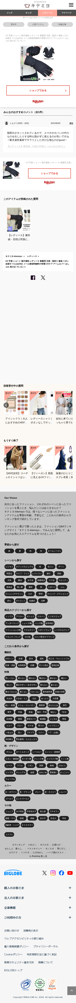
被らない (55, 685)
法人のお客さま (14, 898)
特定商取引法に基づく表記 (42, 954)
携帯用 (42, 705)
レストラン (37, 573)
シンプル (9, 772)
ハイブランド (53, 726)
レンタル (53, 719)
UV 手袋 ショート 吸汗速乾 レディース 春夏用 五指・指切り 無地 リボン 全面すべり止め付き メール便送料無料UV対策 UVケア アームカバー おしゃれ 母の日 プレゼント (37, 264)
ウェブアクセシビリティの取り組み (24, 938)
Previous (6, 405)
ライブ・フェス (23, 573)
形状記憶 (55, 665)
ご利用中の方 (12, 917)
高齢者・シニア (12, 825)
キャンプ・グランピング (58, 594)
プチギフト (54, 811)
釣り (9, 601)
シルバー (63, 792)
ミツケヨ (25, 852)
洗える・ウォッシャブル (59, 658)
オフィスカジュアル (24, 567)
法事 (43, 601)
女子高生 (20, 811)
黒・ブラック (25, 792)
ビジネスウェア (54, 616)
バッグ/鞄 (38, 623)
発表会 (9, 587)
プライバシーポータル (45, 946)
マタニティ (63, 580)
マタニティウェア (13, 637)
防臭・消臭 (10, 665)
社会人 (53, 818)
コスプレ (9, 834)
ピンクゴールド (23, 799)
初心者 (43, 811)
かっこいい (65, 772)
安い (20, 732)
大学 (9, 580)
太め (34, 698)
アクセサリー (29, 630)
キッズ (28, 13)
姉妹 (32, 818)
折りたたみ (53, 705)
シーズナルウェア (62, 630)
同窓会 (9, 573)
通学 (31, 587)
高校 (59, 573)
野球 (41, 594)
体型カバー (31, 719)
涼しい (9, 685)
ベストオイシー (34, 848)
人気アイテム (38, 24)
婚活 (20, 580)
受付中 (14, 24)
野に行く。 (62, 848)
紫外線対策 (47, 692)
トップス (9, 616)
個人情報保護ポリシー (16, 946)
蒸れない (32, 678)
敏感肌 (43, 719)
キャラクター (27, 825)
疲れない (53, 678)
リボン (30, 765)
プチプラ (30, 732)
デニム (9, 752)
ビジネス (9, 567)
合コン (51, 567)
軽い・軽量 (10, 705)
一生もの (9, 732)
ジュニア (9, 811)
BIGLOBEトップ (13, 970)
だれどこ (32, 844)
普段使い (53, 772)
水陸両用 (22, 665)
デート (61, 567)
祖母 (22, 818)
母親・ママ (10, 818)
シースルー (37, 752)
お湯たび (56, 844)
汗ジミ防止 (44, 665)
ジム (62, 587)
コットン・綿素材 (52, 752)
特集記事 (62, 24)
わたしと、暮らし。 (14, 848)
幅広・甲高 (42, 712)
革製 (41, 765)
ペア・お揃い (53, 732)
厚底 (64, 719)
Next (69, 405)
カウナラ (13, 852)
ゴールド (9, 799)
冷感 (20, 658)
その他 (27, 637)
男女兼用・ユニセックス (26, 739)
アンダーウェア (12, 623)
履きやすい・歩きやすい (26, 685)
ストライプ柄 (52, 759)
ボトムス (30, 616)
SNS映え (9, 739)
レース (9, 765)
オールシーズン (54, 551)
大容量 (55, 698)
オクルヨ (44, 844)
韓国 (20, 719)
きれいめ (43, 772)
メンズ (9, 13)
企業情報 (10, 907)
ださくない (35, 692)
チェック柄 (39, 759)
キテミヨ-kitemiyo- (14, 256)
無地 (52, 765)
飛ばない (43, 678)
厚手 (65, 705)
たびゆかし (38, 852)
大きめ (9, 698)
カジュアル (21, 772)
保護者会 (41, 580)
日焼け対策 (60, 692)
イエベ (9, 726)
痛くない (24, 692)
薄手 (9, 712)
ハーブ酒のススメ (55, 852)
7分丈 (64, 712)
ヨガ (30, 594)
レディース (47, 13)
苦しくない (10, 678)
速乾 (42, 658)
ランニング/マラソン (14, 594)
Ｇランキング (18, 844)
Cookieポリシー (13, 954)
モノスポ (49, 848)
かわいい (62, 765)
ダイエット (21, 601)
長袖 (31, 712)
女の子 (43, 818)
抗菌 (32, 665)
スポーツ (52, 587)
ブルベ (20, 726)
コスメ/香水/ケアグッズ (44, 637)
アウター (20, 616)
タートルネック (23, 752)
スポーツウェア (44, 630)
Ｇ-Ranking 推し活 (38, 856)
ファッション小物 (13, 630)
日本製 (9, 719)
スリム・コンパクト (26, 705)
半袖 (20, 712)
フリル (20, 765)
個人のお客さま (14, 888)
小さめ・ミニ (22, 698)
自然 (32, 772)
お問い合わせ (11, 930)
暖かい (64, 678)
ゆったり (45, 698)
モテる (30, 726)
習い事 (20, 587)
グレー (38, 792)
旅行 (49, 573)
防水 (31, 658)
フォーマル (10, 779)
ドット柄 (65, 759)
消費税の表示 (30, 930)
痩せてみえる (11, 692)
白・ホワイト (11, 792)
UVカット (9, 658)
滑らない (22, 678)
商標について (45, 962)
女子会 (30, 580)
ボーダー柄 (26, 759)
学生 (64, 818)
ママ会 (52, 580)
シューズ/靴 (27, 623)
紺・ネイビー (50, 792)
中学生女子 (31, 811)
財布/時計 (49, 623)
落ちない (44, 685)
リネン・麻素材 (12, 759)
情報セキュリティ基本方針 (19, 962)
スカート (41, 616)
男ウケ (41, 726)
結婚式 (32, 601)
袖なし (53, 712)
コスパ (41, 732)
